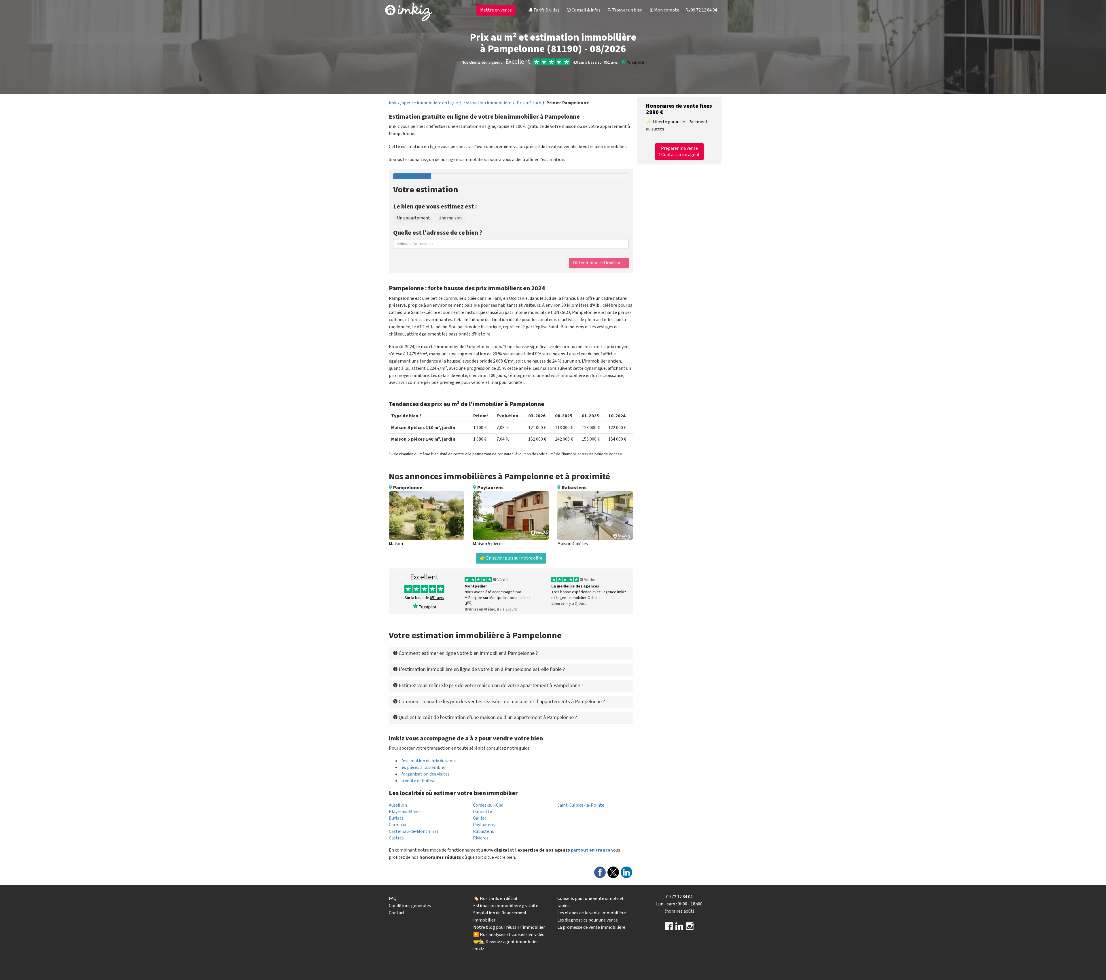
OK (532, 99)
